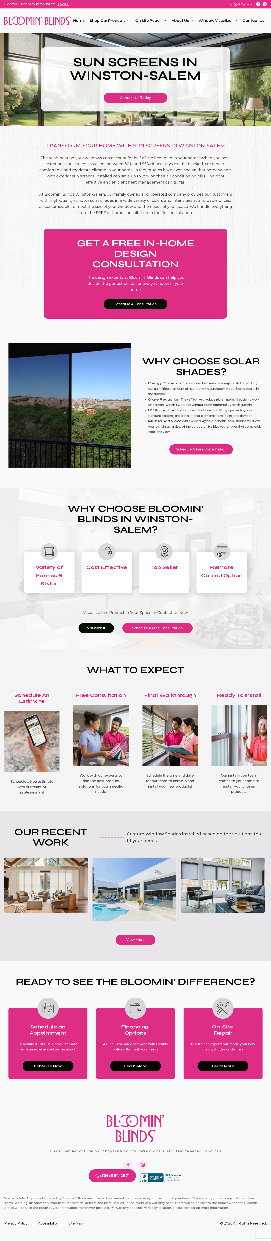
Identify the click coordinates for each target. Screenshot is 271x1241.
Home (79, 20)
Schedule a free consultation (201, 449)
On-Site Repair (188, 1151)
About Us (180, 20)
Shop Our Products (108, 20)
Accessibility (48, 1223)
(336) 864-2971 (243, 4)
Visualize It (96, 628)
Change (63, 4)
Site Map (75, 1223)
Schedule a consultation (136, 304)
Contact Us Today (135, 98)
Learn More (135, 1066)
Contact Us (253, 20)
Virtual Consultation (82, 1151)
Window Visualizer (216, 20)
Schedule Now (48, 1066)
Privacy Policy (16, 1223)
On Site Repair (148, 20)
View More (135, 940)
